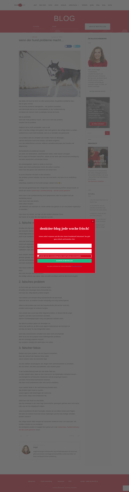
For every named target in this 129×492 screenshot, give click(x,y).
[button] (64, 256)
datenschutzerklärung (77, 266)
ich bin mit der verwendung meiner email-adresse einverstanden (60, 256)
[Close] (93, 221)
